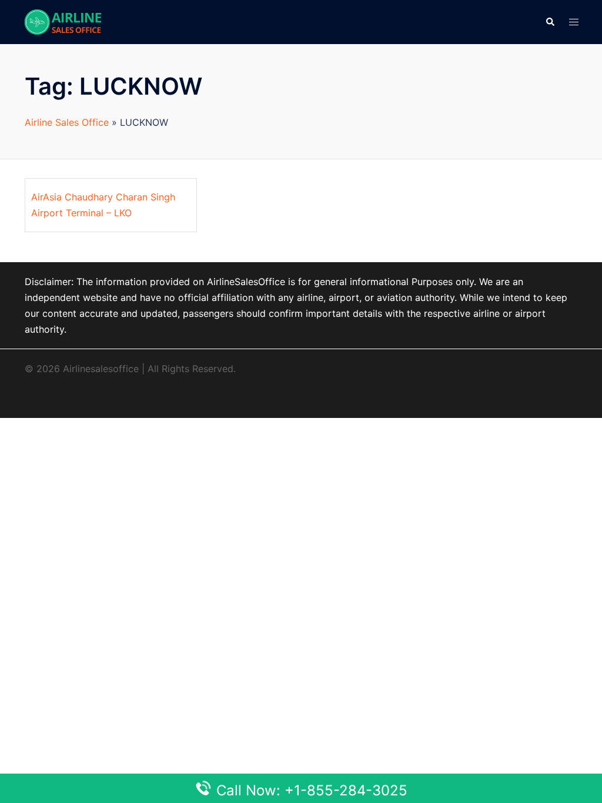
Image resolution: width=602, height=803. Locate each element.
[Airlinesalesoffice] (63, 21)
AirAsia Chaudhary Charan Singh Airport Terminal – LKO (103, 205)
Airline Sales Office (67, 122)
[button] (549, 21)
